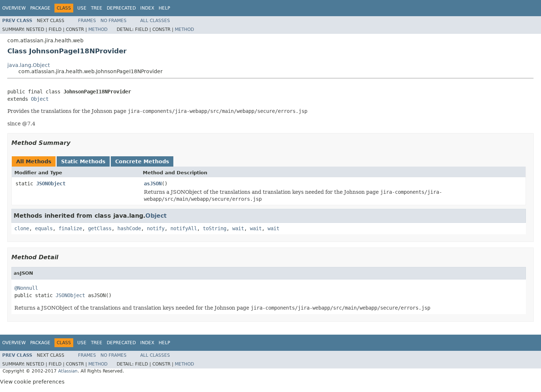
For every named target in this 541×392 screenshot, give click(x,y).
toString (214, 228)
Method (97, 29)
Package (40, 8)
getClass (100, 228)
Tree (96, 8)
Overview (14, 8)
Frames (87, 20)
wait (238, 228)
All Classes (155, 20)
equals (44, 228)
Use (81, 8)
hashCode (129, 228)
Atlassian (68, 371)
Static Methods (83, 161)
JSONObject (51, 183)
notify (156, 228)
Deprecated (121, 8)
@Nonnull (26, 288)
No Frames (113, 20)
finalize (70, 228)
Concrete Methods (142, 161)
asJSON (153, 183)
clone (21, 228)
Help (164, 8)
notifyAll (183, 228)
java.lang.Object (28, 65)
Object (40, 99)
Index (147, 8)
